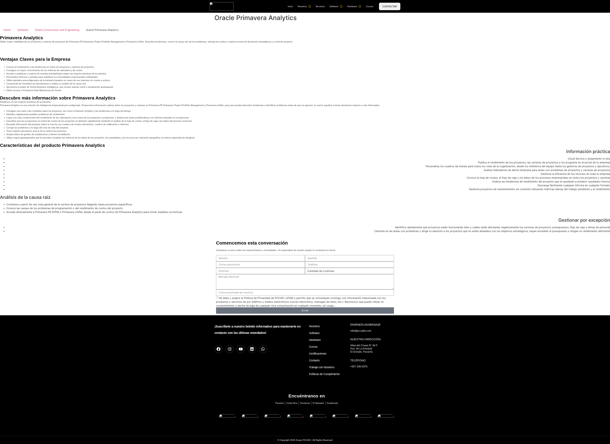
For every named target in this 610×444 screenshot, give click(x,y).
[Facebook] (218, 349)
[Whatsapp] (263, 349)
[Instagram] (230, 349)
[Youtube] (241, 349)
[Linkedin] (252, 349)
